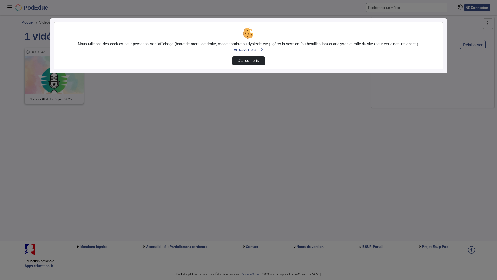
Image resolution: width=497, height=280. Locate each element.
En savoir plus (245, 49)
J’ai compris (248, 61)
